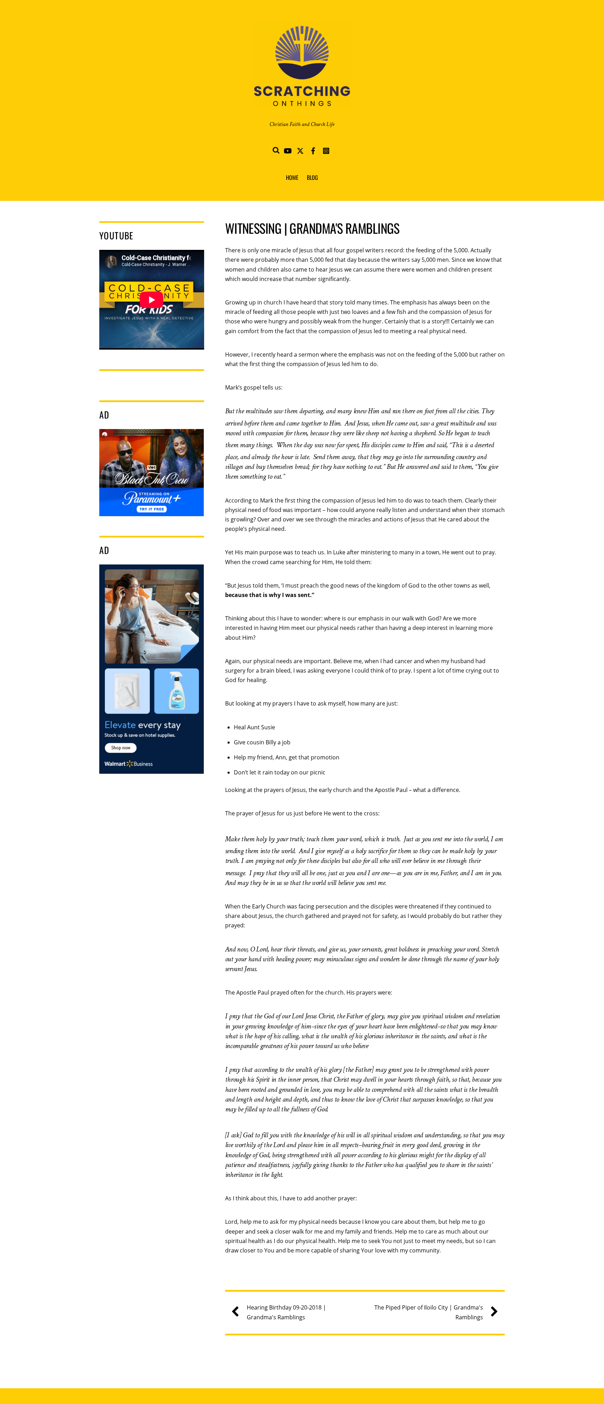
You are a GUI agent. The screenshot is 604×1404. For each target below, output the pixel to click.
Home (292, 177)
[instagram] (326, 149)
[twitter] (300, 149)
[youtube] (287, 149)
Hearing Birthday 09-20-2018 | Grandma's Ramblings (286, 1312)
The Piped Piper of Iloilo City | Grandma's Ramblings (428, 1312)
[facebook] (313, 149)
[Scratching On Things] (302, 97)
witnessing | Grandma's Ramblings (312, 228)
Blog (312, 177)
